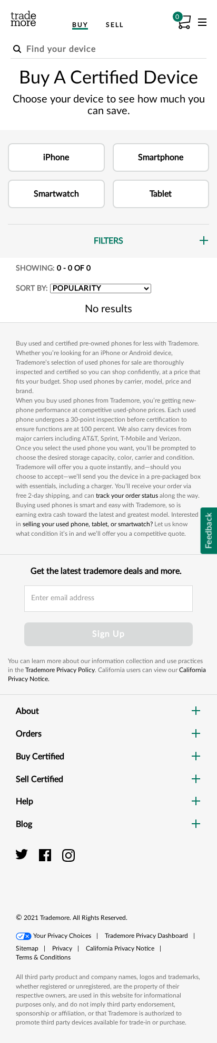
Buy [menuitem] (80, 25)
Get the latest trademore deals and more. (106, 571)
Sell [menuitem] (115, 25)
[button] (56, 157)
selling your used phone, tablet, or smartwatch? (88, 524)
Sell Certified (39, 779)
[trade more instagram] (68, 855)
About (27, 711)
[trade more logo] (23, 18)
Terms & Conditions (43, 957)
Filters (108, 241)
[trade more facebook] (46, 855)
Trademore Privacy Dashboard (146, 936)
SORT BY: (32, 288)
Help (24, 801)
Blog (24, 824)
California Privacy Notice (120, 948)
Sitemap (27, 948)
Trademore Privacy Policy (60, 670)
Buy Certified (40, 756)
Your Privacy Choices (62, 936)
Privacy (62, 948)
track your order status (127, 495)
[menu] (202, 24)
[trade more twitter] (23, 855)
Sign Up (108, 634)
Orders (29, 734)
